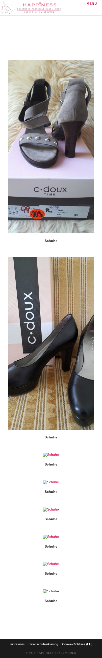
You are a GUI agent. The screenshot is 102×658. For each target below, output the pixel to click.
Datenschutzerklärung (43, 644)
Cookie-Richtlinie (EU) (77, 644)
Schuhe (51, 241)
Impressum (17, 644)
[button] (69, 66)
